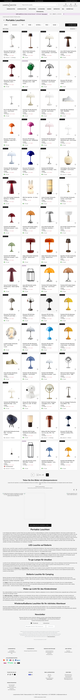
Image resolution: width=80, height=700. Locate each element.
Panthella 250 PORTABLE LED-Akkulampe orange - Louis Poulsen (67, 461)
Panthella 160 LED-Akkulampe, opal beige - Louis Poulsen (30, 110)
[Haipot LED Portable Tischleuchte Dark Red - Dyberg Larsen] (30, 250)
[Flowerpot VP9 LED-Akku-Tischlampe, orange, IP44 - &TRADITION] (12, 133)
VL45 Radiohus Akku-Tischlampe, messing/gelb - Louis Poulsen (68, 168)
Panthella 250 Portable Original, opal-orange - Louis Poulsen (49, 285)
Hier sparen (44, 14)
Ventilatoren (32, 9)
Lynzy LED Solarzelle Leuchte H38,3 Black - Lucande (29, 285)
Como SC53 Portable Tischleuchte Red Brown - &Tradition (11, 198)
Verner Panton (11, 686)
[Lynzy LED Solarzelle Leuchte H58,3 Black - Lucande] (30, 455)
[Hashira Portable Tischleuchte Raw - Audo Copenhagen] (49, 191)
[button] (19, 47)
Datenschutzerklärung (51, 636)
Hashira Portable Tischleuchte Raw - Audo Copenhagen (48, 198)
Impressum (49, 675)
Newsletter (68, 650)
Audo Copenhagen (12, 684)
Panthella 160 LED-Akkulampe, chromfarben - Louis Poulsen (49, 81)
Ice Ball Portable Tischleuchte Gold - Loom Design (10, 344)
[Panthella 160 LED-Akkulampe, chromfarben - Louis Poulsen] (49, 74)
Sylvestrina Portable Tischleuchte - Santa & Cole (11, 461)
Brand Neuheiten (68, 676)
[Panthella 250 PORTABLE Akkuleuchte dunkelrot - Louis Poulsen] (12, 221)
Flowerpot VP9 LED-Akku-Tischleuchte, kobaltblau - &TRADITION (29, 168)
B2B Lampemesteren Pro (68, 678)
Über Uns (49, 674)
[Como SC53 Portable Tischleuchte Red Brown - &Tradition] (12, 191)
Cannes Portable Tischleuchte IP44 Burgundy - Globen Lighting (11, 285)
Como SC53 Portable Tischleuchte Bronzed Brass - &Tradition (68, 51)
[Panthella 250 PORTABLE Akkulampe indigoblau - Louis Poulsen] (49, 455)
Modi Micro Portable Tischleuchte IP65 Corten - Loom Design (68, 256)
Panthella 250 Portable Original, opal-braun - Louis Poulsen (67, 285)
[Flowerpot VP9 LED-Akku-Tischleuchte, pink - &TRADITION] (30, 133)
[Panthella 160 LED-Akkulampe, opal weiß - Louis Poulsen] (49, 104)
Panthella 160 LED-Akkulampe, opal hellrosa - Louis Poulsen (49, 139)
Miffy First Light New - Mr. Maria (30, 197)
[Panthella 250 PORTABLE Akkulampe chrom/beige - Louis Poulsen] (49, 162)
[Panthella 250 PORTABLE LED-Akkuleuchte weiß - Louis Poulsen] (68, 133)
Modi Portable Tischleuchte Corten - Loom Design (29, 51)
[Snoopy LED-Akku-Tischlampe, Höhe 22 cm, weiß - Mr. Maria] (30, 396)
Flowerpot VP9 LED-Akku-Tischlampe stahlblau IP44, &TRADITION (66, 432)
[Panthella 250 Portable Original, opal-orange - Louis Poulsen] (49, 279)
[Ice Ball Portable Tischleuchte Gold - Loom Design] (12, 338)
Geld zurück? (49, 653)
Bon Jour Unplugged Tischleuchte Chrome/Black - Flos (68, 402)
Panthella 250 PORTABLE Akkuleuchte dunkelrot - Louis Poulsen (11, 227)
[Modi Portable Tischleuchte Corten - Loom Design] (30, 45)
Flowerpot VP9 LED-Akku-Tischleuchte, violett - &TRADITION (10, 81)
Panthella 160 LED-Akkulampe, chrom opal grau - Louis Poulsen (30, 344)
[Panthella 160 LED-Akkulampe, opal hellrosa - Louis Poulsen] (49, 133)
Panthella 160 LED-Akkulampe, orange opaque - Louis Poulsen (67, 344)
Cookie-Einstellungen (68, 675)
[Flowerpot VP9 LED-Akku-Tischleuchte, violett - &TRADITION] (12, 74)
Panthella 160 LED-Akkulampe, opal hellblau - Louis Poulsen (11, 168)
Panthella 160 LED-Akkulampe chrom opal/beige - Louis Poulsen (49, 51)
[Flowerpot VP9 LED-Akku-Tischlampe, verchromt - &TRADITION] (30, 308)
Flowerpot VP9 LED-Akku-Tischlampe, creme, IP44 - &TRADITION (66, 81)
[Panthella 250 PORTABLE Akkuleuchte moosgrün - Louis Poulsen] (12, 250)
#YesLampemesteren (68, 674)
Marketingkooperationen (68, 679)
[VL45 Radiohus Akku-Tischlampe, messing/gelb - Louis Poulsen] (68, 162)
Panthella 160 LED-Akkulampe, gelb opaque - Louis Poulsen (67, 315)
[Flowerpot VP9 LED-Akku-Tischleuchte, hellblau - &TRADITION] (49, 338)
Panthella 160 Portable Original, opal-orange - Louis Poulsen (30, 227)
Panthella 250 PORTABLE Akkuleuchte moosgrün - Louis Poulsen (11, 256)
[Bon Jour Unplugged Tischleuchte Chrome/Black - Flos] (68, 396)
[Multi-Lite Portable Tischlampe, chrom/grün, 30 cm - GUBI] (30, 74)
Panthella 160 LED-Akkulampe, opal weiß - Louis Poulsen (49, 110)
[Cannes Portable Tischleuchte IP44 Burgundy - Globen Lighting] (12, 279)
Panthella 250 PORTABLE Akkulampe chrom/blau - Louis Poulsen (49, 373)
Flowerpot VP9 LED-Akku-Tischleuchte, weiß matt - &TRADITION (10, 51)
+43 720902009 (11, 650)
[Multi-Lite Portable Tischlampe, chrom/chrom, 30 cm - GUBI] (68, 367)
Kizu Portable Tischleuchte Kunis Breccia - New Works (67, 227)
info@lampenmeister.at (12, 652)
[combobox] (39, 4)
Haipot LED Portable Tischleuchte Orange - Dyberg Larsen (49, 256)
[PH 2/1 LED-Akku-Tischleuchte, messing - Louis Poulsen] (68, 191)
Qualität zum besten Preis (11, 687)
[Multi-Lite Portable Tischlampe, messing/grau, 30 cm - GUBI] (49, 396)
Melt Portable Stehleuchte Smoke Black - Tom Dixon (11, 432)
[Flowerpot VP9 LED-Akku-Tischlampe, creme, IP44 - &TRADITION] (68, 74)
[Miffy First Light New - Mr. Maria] (30, 191)
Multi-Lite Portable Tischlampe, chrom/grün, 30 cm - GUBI (30, 81)
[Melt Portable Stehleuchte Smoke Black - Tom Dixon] (12, 425)
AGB (49, 676)
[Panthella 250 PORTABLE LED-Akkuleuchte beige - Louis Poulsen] (12, 396)
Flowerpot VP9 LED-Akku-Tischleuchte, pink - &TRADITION (30, 139)
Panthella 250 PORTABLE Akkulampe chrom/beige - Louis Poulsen (49, 168)
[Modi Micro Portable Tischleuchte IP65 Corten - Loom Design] (68, 250)
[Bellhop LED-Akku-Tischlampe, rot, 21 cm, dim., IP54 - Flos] (49, 425)
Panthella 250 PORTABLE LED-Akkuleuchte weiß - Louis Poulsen (68, 139)
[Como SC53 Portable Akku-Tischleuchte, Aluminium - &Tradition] (49, 221)
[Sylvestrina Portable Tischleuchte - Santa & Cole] (12, 455)
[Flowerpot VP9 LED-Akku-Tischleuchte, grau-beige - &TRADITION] (12, 308)
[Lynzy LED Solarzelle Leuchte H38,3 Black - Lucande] (30, 279)
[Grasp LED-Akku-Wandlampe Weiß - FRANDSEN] (68, 104)
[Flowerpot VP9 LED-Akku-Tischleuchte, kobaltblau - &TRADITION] (30, 162)
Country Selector (49, 679)
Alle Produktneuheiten (11, 689)
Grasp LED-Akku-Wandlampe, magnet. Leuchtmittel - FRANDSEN (10, 373)
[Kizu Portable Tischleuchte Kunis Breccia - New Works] (68, 221)
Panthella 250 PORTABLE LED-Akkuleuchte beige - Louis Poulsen (11, 402)
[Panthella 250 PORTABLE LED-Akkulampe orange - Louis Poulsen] (68, 455)
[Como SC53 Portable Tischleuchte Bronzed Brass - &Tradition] (68, 45)
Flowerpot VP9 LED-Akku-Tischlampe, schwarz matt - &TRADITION (48, 315)
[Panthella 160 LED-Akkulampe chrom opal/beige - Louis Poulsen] (49, 45)
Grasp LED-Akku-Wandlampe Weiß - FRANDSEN (67, 110)
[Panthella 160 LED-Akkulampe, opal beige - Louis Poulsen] (30, 104)
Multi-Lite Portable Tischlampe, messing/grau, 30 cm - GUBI (49, 402)
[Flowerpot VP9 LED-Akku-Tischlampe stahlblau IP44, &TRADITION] (68, 425)
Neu (63, 9)
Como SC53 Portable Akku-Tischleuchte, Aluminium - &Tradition (48, 227)
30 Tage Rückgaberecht (68, 652)
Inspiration (11, 16)
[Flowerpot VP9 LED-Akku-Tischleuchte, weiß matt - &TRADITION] (12, 45)
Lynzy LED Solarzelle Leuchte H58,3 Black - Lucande (29, 461)
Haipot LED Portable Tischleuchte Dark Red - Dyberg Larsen (30, 256)
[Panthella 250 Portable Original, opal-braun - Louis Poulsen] (68, 279)
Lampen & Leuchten (6, 16)
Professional (40, 11)
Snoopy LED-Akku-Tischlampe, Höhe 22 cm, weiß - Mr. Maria (30, 402)
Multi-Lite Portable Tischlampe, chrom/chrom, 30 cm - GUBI (67, 373)
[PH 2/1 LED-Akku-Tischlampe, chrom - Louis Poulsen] (12, 104)
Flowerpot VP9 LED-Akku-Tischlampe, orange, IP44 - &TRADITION (10, 139)
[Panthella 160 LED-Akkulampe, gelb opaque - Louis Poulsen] (68, 308)
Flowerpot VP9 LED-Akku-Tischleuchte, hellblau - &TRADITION (48, 344)
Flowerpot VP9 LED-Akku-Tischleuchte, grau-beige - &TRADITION (10, 315)
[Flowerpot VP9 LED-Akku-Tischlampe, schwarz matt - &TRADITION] (49, 308)
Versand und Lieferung (49, 650)
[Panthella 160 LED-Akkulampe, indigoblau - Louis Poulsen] (30, 367)
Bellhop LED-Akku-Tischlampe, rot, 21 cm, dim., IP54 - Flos (49, 432)
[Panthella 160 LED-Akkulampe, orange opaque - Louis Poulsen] (68, 338)
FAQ (11, 653)
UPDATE (55, 14)
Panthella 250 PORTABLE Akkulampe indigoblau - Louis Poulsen (48, 461)
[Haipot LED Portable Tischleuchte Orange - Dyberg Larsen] (49, 250)
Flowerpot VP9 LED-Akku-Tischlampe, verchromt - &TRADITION (29, 315)
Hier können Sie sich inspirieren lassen (39, 525)
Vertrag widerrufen (49, 654)
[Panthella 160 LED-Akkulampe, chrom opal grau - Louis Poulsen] (30, 338)
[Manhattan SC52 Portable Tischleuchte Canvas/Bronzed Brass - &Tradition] (30, 425)
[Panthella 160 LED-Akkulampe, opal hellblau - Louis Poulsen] (12, 162)
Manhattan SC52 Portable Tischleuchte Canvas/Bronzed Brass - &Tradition (29, 432)
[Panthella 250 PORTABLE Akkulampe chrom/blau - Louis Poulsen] (49, 367)
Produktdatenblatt (9, 466)
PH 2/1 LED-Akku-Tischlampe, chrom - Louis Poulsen (11, 110)
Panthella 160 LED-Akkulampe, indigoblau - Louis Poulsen (30, 373)
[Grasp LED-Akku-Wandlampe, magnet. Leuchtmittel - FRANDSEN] (12, 367)
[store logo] (9, 4)
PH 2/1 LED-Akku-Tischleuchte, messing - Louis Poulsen (67, 198)
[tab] (6, 25)
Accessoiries (12, 688)
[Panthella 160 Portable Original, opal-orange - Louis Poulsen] (30, 221)
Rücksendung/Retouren (49, 652)
